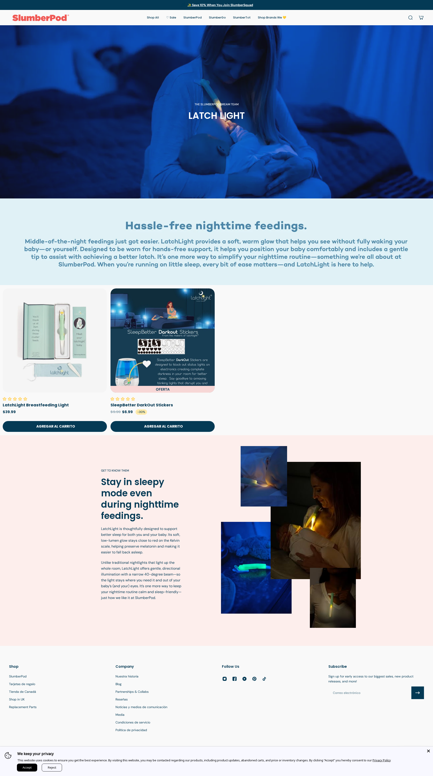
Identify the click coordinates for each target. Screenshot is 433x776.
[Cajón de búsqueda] (410, 18)
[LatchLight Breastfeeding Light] (55, 340)
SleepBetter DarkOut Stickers (142, 405)
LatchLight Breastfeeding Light (36, 405)
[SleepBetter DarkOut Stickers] (163, 340)
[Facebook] (235, 679)
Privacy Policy (382, 760)
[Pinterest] (254, 679)
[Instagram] (225, 679)
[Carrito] (421, 18)
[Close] (428, 751)
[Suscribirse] (417, 692)
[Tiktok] (264, 679)
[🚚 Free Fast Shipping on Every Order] (216, 4)
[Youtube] (244, 679)
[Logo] (40, 17)
